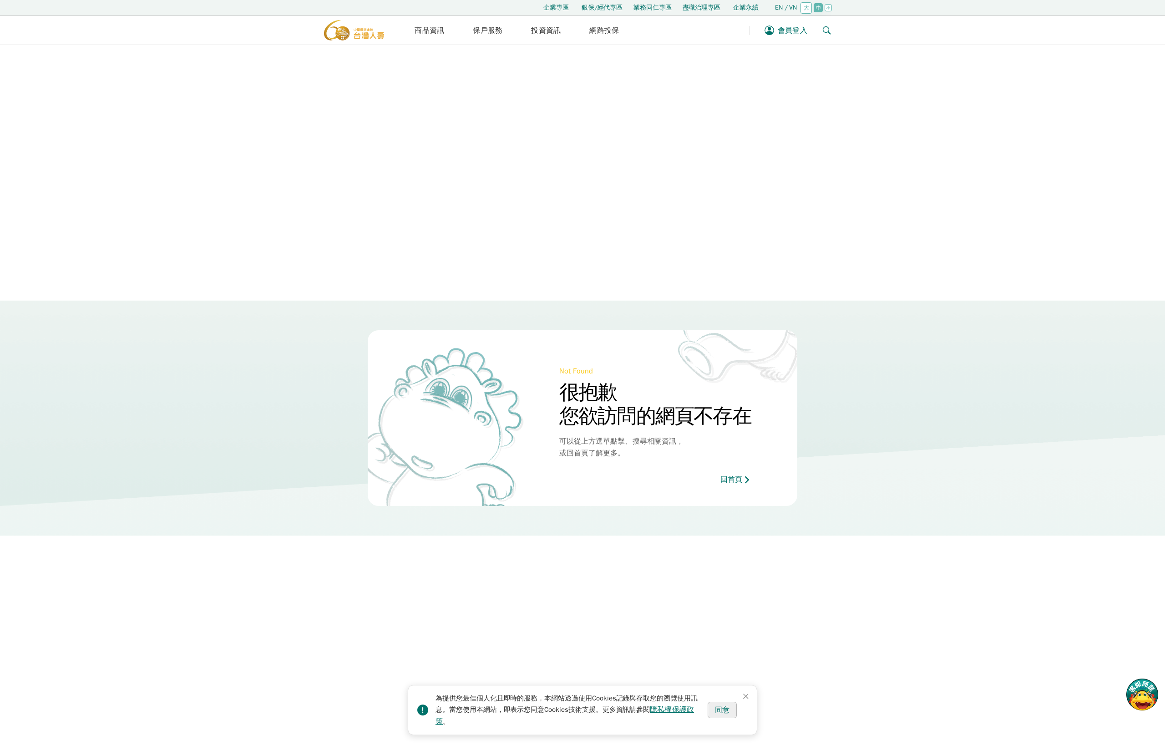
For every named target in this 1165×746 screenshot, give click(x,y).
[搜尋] (826, 30)
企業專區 (556, 7)
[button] (429, 30)
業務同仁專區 (652, 7)
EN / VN (786, 7)
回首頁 (731, 479)
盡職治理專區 (701, 7)
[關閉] (746, 696)
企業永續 (746, 7)
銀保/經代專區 (602, 7)
